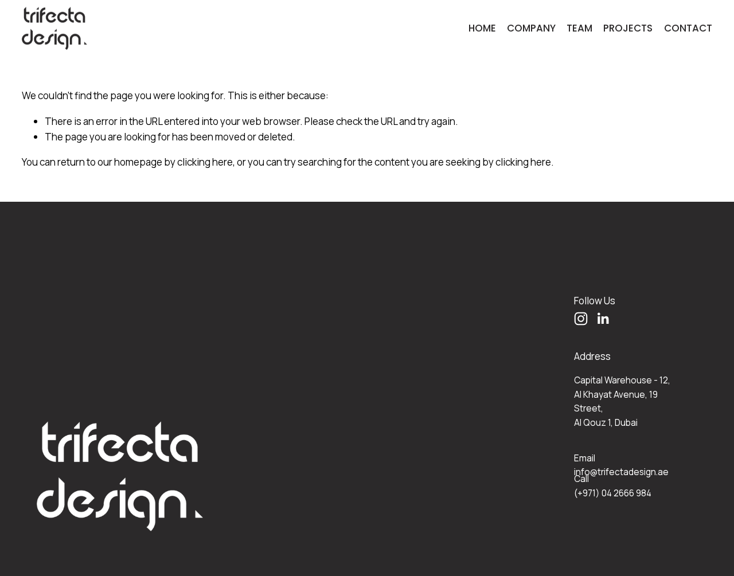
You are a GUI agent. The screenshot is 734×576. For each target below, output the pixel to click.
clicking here (205, 162)
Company (531, 28)
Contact (688, 28)
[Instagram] (581, 319)
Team (579, 28)
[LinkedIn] (603, 319)
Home (482, 28)
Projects (628, 28)
